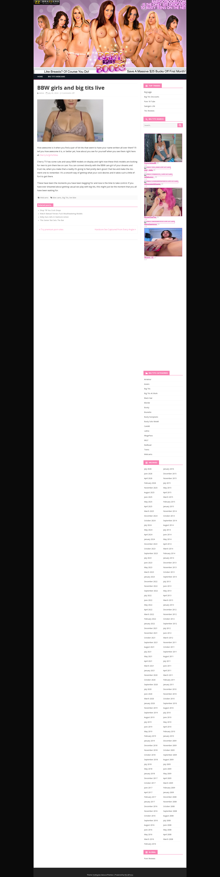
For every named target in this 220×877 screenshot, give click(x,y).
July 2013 (167, 581)
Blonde (147, 403)
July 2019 (148, 722)
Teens (146, 449)
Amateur (147, 379)
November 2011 (170, 642)
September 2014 (170, 520)
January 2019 (149, 741)
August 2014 (168, 525)
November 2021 (150, 633)
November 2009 (170, 745)
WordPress (129, 875)
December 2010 (169, 689)
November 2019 (150, 708)
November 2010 (170, 694)
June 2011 (167, 666)
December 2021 (150, 628)
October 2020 (149, 680)
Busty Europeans (151, 417)
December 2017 (150, 778)
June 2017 (148, 787)
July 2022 (148, 595)
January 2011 (168, 684)
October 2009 (169, 750)
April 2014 (167, 544)
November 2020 (150, 675)
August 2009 (168, 759)
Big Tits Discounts (151, 97)
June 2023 (148, 562)
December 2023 (150, 544)
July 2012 (167, 628)
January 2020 (149, 703)
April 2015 (167, 492)
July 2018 (148, 764)
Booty (146, 407)
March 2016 (149, 839)
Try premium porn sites (51, 229)
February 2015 (169, 502)
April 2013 (167, 595)
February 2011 (169, 680)
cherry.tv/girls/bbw (49, 155)
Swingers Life (149, 106)
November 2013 (170, 567)
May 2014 (167, 539)
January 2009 (168, 792)
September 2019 (151, 712)
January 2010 (168, 736)
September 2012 (170, 623)
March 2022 (149, 614)
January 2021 (149, 670)
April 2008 (167, 834)
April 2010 (167, 727)
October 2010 (169, 698)
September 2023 (151, 553)
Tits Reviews (149, 111)
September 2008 (170, 811)
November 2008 (170, 801)
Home (40, 76)
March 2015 (168, 497)
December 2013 (169, 562)
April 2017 (148, 792)
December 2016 (150, 806)
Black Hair (148, 398)
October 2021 (149, 637)
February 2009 (169, 787)
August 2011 (168, 656)
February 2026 (150, 483)
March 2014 (168, 548)
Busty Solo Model (151, 421)
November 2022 (150, 586)
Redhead (147, 445)
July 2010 (167, 712)
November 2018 (150, 750)
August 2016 (149, 825)
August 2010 (168, 708)
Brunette (147, 412)
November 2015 (170, 478)
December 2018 (150, 745)
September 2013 (170, 577)
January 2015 (168, 506)
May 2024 (148, 530)
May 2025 (148, 502)
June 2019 (148, 727)
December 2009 (169, 741)
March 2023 (149, 572)
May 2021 (148, 656)
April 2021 (148, 661)
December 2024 (150, 516)
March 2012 (168, 637)
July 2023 (148, 558)
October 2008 (169, 806)
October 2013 (169, 572)
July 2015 (167, 483)
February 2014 (169, 553)
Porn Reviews (149, 858)
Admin (41, 93)
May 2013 (167, 591)
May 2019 (148, 731)
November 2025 (150, 488)
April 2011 (167, 670)
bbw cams (57, 197)
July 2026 (148, 469)
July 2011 (167, 661)
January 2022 (149, 623)
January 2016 (168, 469)
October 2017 (149, 783)
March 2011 (168, 675)
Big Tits (65, 197)
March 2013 (168, 600)
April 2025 (148, 506)
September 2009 (170, 755)
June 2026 (148, 473)
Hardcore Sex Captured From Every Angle (115, 229)
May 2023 (148, 567)
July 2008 (167, 820)
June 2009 (167, 769)
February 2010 (169, 731)
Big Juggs (148, 92)
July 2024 (148, 525)
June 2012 (167, 633)
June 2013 (167, 586)
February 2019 (150, 736)
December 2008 (169, 797)
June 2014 (167, 534)
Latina (146, 431)
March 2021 (149, 666)
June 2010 (167, 717)
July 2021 (148, 651)
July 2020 (148, 689)
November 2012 (170, 614)
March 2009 (168, 783)
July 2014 (167, 530)
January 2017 (149, 801)
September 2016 (151, 820)
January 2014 (168, 558)
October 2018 (149, 755)
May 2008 (167, 830)
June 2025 (148, 497)
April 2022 (148, 609)
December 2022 (150, 581)
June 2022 (148, 600)
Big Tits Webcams (56, 76)
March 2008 (168, 839)
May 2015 (167, 488)
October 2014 (169, 516)
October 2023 (149, 548)
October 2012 (169, 619)
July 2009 (167, 764)
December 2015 (169, 473)
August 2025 (149, 492)
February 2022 (150, 619)
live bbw (73, 197)
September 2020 (151, 684)
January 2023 (149, 577)
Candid (147, 426)
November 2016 (150, 811)
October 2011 (169, 647)
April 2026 (148, 478)
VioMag (95, 875)
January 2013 (168, 605)
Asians (146, 384)
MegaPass (148, 435)
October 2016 (149, 816)
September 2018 (151, 759)
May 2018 (148, 769)
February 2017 (150, 797)
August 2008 (168, 816)
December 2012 (169, 609)
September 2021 (151, 642)
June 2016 (148, 830)
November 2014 (170, 511)
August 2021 (149, 647)
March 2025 (149, 511)
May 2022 (148, 605)
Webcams (44, 197)
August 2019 (149, 717)
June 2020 (148, 694)
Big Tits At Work (150, 393)
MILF (146, 440)
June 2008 (167, 825)
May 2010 (167, 722)
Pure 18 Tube (149, 101)
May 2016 (148, 834)
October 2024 (149, 520)
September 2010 (170, 703)
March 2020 (149, 698)
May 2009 (167, 773)
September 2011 (170, 651)
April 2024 (148, 534)
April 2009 (167, 778)
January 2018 (149, 773)
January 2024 (149, 539)
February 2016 (150, 844)
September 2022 (151, 591)
